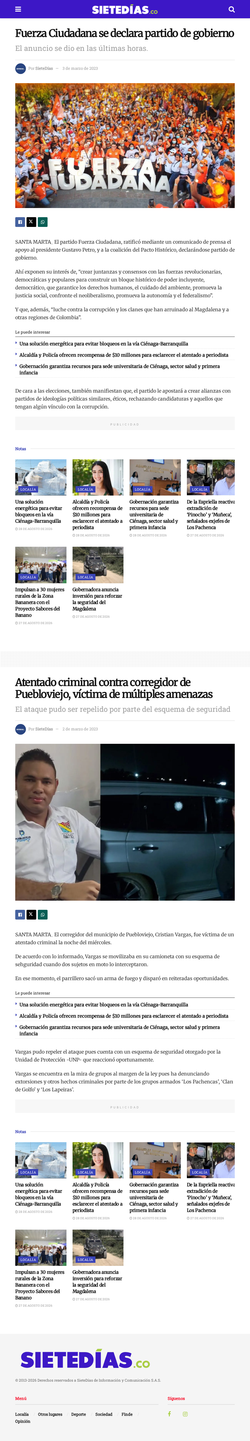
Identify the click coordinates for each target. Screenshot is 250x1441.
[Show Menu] (18, 9)
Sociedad (103, 1414)
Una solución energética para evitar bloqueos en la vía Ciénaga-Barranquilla (104, 344)
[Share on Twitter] (31, 222)
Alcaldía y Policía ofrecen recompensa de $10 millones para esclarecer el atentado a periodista (124, 355)
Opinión (22, 1421)
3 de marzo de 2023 (80, 68)
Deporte (78, 1414)
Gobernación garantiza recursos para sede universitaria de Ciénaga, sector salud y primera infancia (154, 514)
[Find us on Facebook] (169, 1414)
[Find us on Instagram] (185, 1414)
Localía (28, 489)
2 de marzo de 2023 (80, 729)
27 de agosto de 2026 (207, 535)
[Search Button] (232, 9)
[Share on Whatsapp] (43, 222)
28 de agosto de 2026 (35, 529)
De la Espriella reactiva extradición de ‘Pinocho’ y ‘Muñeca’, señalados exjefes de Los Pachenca (211, 514)
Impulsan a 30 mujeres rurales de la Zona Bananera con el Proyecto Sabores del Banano (39, 602)
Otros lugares (50, 1414)
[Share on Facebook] (20, 222)
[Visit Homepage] (124, 9)
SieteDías (44, 68)
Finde (127, 1414)
